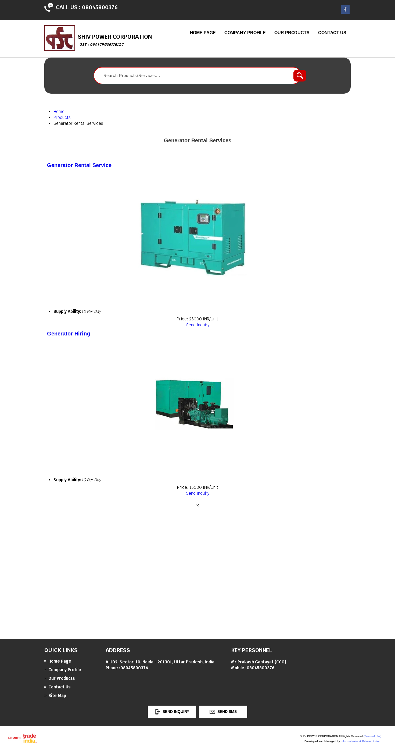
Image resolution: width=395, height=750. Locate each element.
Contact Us (332, 32)
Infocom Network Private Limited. (361, 741)
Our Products (292, 32)
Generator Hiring (68, 334)
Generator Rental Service (79, 165)
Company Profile (245, 32)
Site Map (57, 695)
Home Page (203, 32)
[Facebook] (345, 12)
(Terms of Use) (372, 736)
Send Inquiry (197, 324)
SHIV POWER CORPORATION (115, 40)
